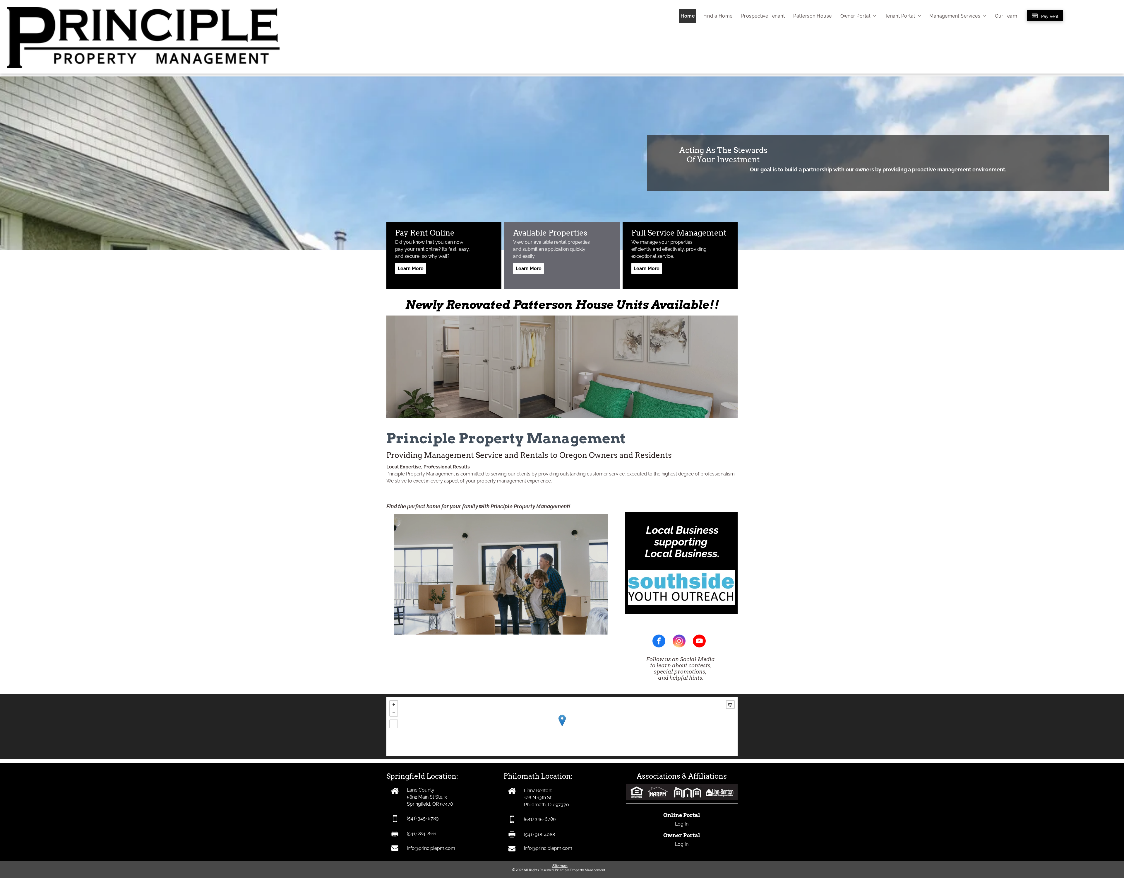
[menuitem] (687, 16)
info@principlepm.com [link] (431, 848)
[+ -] (562, 726)
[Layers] (730, 704)
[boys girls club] (681, 573)
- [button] (393, 712)
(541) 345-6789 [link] (422, 818)
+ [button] (393, 704)
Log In (681, 824)
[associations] (682, 787)
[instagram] (679, 642)
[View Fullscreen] (393, 724)
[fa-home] (512, 794)
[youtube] (699, 642)
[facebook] (658, 642)
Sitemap (560, 866)
